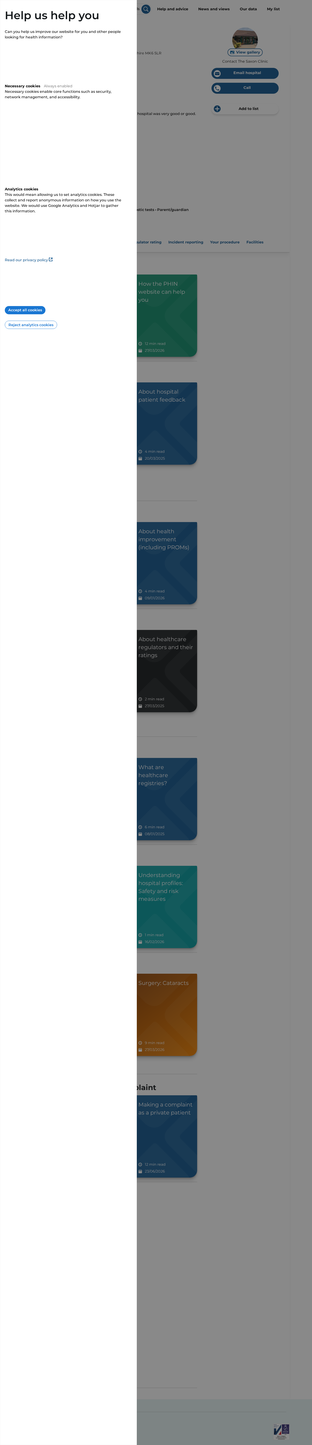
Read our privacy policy (26, 260)
